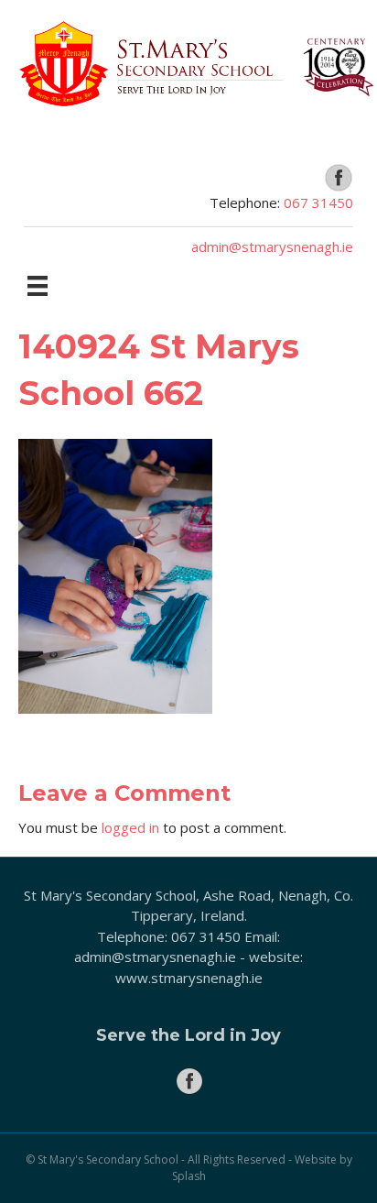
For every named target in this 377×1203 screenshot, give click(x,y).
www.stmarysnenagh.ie (189, 977)
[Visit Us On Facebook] (338, 176)
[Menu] (37, 286)
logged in (130, 827)
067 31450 (318, 202)
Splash (189, 1176)
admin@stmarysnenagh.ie (272, 246)
